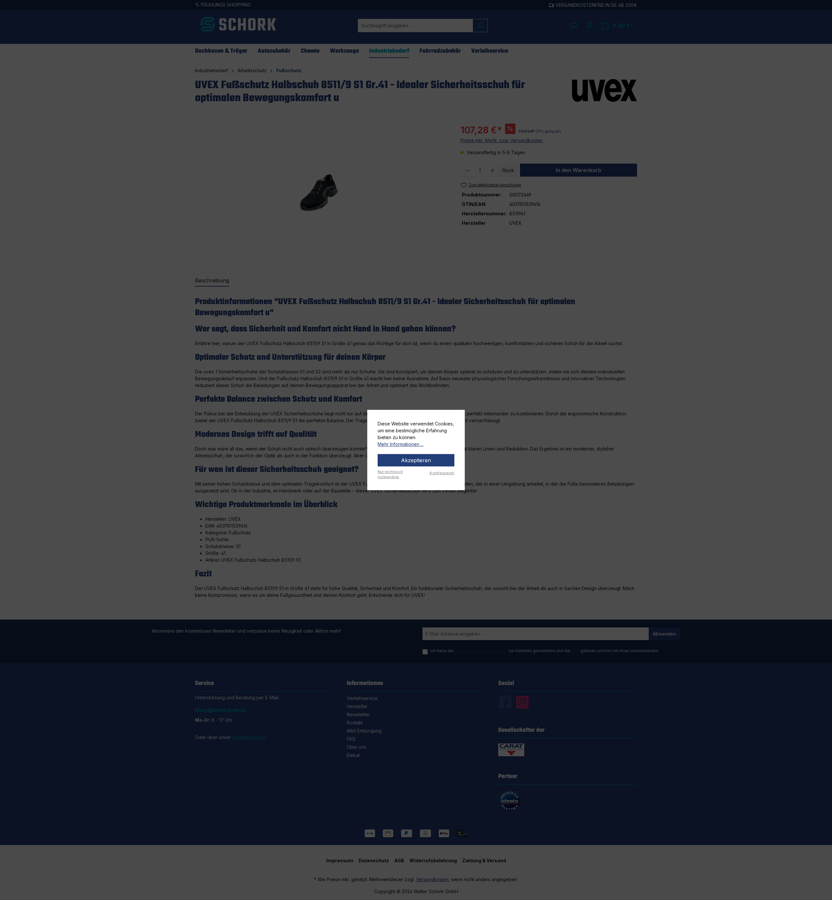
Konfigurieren (442, 473)
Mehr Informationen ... (400, 444)
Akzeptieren (416, 460)
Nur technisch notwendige (390, 474)
